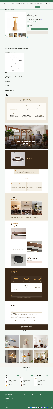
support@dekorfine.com (25, 327)
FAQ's (24, 395)
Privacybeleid (33, 395)
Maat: (31, 20)
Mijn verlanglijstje (42, 395)
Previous (5, 35)
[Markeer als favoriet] (6, 377)
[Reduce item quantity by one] (27, 29)
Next (25, 35)
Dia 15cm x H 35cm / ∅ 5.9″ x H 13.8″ (31, 21)
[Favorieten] (47, 3)
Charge (28, 26)
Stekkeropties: (29, 25)
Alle (31, 14)
